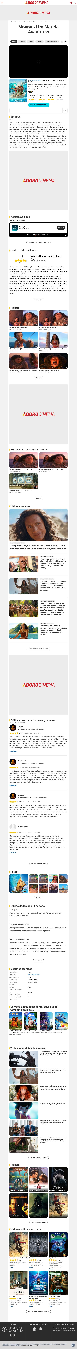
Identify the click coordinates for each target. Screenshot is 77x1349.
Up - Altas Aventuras (31, 1031)
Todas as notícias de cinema (38, 1157)
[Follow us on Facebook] (4, 1329)
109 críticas (31, 729)
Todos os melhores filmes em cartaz (38, 1311)
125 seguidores (22, 763)
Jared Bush (63, 84)
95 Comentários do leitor (38, 863)
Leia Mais (13, 751)
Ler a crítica (38, 300)
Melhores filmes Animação (42, 1032)
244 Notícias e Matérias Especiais (38, 648)
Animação (60, 80)
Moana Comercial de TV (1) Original (51, 469)
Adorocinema (51, 95)
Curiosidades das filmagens (27, 905)
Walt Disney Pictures (34, 974)
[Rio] (61, 1021)
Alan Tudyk (61, 87)
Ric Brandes (23, 761)
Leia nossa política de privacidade (30, 1345)
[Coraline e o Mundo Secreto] (46, 1021)
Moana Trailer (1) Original (48, 327)
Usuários (42, 95)
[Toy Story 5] (58, 1244)
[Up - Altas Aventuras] (30, 1021)
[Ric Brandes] (12, 762)
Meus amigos (60, 95)
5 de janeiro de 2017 (35, 80)
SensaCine (71, 1328)
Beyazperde (57, 1330)
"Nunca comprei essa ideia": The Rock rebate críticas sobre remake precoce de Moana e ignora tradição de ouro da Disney (53, 563)
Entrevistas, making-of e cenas (29, 449)
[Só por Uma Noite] (58, 1283)
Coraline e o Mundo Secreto (49, 1031)
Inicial (11, 21)
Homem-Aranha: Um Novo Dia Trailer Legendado (58, 1216)
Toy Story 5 (52, 1258)
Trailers (15, 307)
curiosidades (38, 960)
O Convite (12, 1296)
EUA (29, 972)
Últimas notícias (20, 506)
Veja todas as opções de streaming (39, 242)
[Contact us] (12, 1335)
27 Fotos (38, 898)
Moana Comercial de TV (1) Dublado (21, 469)
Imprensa (32, 95)
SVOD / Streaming (17, 220)
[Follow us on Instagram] (15, 1329)
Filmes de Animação (38, 21)
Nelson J (21, 795)
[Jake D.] (12, 727)
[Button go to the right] (65, 41)
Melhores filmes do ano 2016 (25, 1032)
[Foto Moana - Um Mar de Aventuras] (18, 883)
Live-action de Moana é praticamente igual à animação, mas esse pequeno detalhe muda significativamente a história (53, 630)
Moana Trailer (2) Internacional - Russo (22, 349)
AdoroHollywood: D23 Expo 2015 (20, 490)
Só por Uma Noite (54, 1296)
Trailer (11, 1267)
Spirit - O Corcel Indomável (18, 1031)
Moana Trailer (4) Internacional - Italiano (23, 370)
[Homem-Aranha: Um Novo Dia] (18, 1244)
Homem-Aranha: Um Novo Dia (18, 1258)
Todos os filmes (28, 21)
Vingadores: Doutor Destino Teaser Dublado (39, 1216)
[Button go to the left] (62, 41)
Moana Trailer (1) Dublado (18, 327)
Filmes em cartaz (19, 21)
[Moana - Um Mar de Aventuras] (18, 90)
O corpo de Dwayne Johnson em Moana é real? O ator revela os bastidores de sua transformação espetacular (37, 547)
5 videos (38, 498)
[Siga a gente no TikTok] (21, 1329)
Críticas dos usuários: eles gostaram (32, 720)
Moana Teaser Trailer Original (49, 370)
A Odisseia (32, 1258)
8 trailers (38, 378)
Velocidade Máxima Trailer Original (19, 1216)
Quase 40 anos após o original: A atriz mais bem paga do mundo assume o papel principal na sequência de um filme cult (53, 1087)
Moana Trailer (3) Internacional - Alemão (52, 349)
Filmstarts (63, 1328)
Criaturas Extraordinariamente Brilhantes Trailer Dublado (19, 1190)
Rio (61, 1031)
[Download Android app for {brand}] (42, 1329)
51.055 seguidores (23, 797)
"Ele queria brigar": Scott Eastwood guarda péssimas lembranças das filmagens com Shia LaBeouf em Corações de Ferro (53, 1053)
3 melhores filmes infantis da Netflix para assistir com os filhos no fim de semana (52, 1104)
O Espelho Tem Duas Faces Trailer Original (39, 1190)
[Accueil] (36, 2)
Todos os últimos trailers (38, 1222)
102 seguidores (22, 729)
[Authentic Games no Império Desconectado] (38, 1283)
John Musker (38, 84)
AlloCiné (56, 1328)
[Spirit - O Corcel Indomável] (15, 1021)
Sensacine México (69, 1330)
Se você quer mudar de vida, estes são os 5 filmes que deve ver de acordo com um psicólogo (53, 1122)
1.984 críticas (34, 797)
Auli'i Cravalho (38, 87)
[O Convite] (18, 1283)
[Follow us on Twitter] (10, 1329)
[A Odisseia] (38, 1244)
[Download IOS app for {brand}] (35, 1329)
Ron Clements (48, 84)
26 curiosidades (32, 982)
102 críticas (31, 763)
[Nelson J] (12, 796)
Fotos (14, 871)
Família (30, 82)
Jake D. (21, 727)
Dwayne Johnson (50, 87)
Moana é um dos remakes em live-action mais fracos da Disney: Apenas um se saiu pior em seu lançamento (53, 1070)
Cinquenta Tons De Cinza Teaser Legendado (58, 1190)
